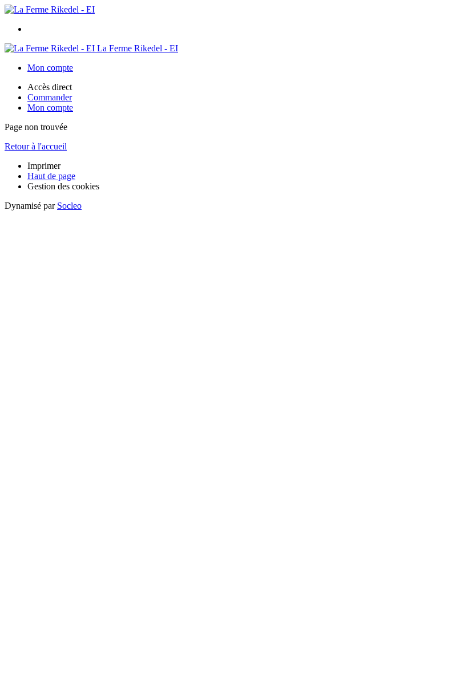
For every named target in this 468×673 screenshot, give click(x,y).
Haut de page (51, 176)
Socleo (69, 205)
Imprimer (43, 166)
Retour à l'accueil (36, 146)
